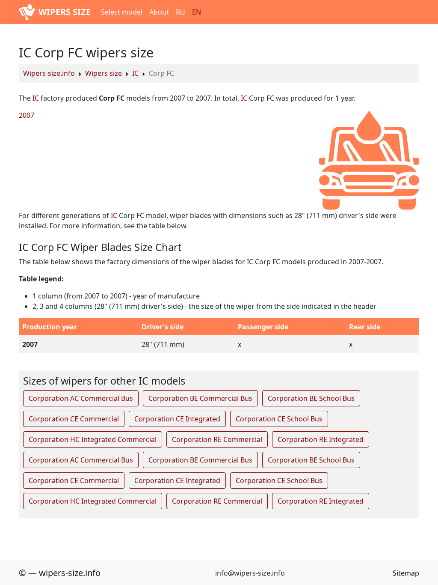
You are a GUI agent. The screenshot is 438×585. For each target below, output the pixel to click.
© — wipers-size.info (60, 573)
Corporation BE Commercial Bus (200, 398)
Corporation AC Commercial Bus (81, 398)
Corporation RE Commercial (217, 439)
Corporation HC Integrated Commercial (93, 439)
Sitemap (406, 573)
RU (180, 12)
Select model (121, 12)
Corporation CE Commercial (74, 419)
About (159, 12)
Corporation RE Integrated (321, 439)
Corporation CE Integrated (177, 419)
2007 (26, 115)
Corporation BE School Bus (311, 398)
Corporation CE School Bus (279, 419)
